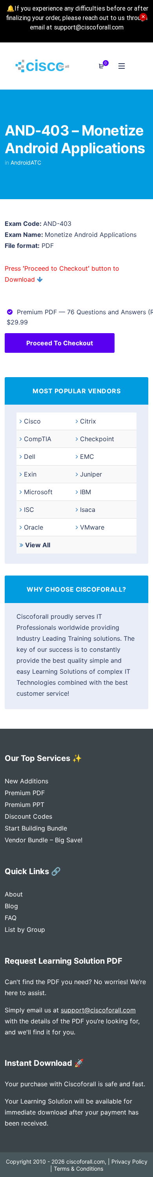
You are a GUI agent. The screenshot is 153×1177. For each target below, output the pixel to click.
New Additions (26, 781)
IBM (85, 492)
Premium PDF (25, 793)
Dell (29, 456)
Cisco (32, 421)
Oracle (33, 527)
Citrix (88, 421)
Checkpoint (97, 439)
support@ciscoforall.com (98, 1010)
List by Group (25, 929)
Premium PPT (24, 804)
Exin (30, 474)
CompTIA (37, 439)
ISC (29, 509)
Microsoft (38, 492)
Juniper (91, 474)
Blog (11, 906)
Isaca (87, 509)
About (14, 894)
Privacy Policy (129, 1161)
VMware (92, 527)
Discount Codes (28, 816)
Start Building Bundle (36, 828)
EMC (87, 456)
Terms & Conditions (78, 1168)
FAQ (10, 918)
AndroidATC (26, 162)
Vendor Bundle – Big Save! (43, 840)
